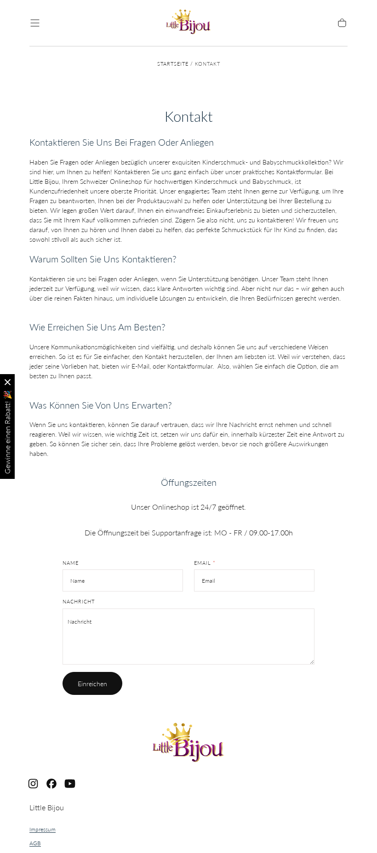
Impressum (42, 829)
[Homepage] (188, 23)
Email (205, 563)
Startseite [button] (172, 64)
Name (71, 563)
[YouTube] (70, 783)
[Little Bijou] (188, 743)
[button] (34, 22)
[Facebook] (51, 783)
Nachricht (79, 601)
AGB (35, 843)
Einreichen (92, 684)
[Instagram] (33, 783)
